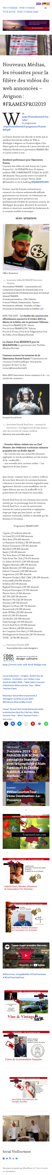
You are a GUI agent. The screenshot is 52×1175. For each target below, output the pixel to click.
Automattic (10, 1171)
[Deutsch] (45, 3)
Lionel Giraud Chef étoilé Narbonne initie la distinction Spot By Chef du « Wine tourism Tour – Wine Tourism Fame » (23, 712)
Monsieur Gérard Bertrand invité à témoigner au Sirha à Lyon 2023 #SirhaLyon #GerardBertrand (20, 698)
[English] (38, 3)
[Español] (48, 3)
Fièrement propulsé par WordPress (18, 1168)
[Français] (41, 3)
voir (42, 308)
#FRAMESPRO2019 (40, 182)
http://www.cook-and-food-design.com (24, 664)
